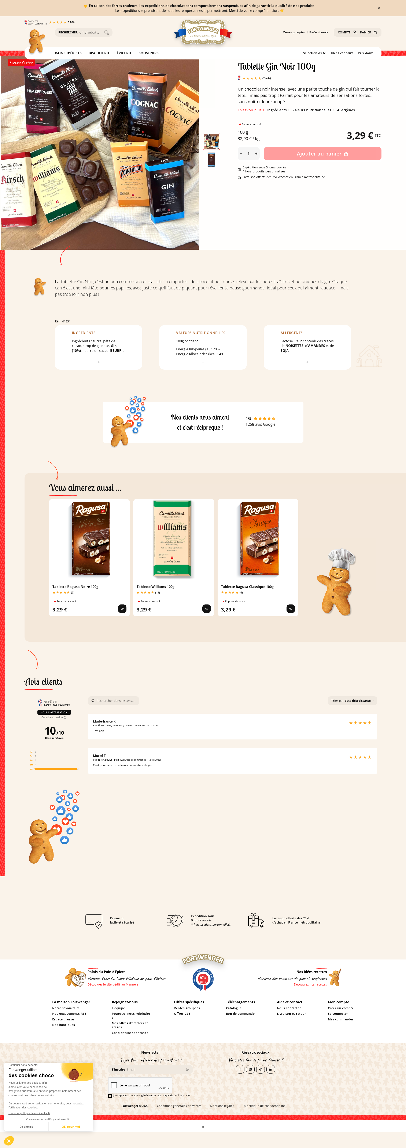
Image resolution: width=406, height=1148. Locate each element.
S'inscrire (118, 1069)
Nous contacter (289, 1008)
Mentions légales (222, 1106)
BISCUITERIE (99, 53)
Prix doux (365, 53)
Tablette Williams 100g (155, 586)
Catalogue (234, 1008)
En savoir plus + (251, 110)
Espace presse (63, 1019)
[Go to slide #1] (211, 141)
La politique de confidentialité (264, 1106)
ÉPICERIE (124, 53)
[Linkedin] (270, 1069)
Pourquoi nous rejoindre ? (131, 1016)
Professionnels (319, 32)
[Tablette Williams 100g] (206, 608)
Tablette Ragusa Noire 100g (75, 586)
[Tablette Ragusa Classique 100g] (291, 608)
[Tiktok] (260, 1069)
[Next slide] (188, 150)
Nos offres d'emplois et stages (130, 1025)
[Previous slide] (12, 150)
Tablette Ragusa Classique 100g (247, 586)
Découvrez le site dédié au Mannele (113, 984)
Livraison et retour (291, 1014)
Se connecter (338, 1014)
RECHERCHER (68, 32)
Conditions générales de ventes (179, 1106)
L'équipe (118, 1008)
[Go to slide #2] (211, 159)
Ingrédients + (278, 110)
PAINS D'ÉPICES (68, 53)
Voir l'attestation (54, 712)
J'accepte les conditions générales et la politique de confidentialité (152, 1095)
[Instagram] (250, 1069)
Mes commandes (341, 1019)
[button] (347, 32)
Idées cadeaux (342, 53)
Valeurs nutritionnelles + (313, 110)
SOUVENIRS (149, 53)
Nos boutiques (63, 1025)
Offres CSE (182, 1014)
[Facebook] (240, 1069)
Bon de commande (240, 1014)
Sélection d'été (314, 53)
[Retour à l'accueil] (36, 42)
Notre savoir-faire (66, 1008)
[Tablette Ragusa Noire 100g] (122, 608)
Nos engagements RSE (69, 1014)
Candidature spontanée (130, 1033)
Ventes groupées (294, 32)
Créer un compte (341, 1008)
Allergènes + (347, 110)
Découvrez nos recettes (310, 984)
